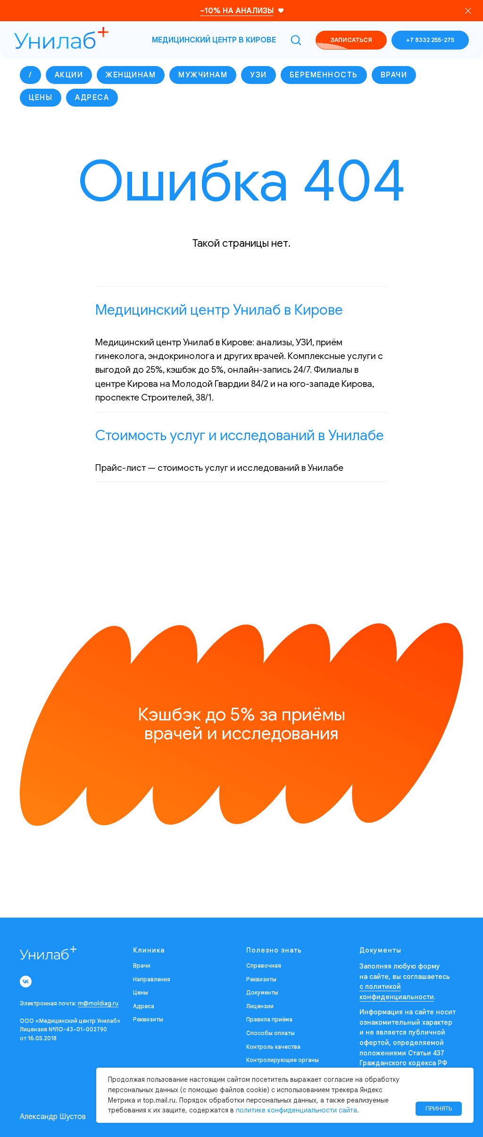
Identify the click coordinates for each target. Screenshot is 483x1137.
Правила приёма (269, 1019)
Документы (262, 992)
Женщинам (131, 75)
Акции (69, 75)
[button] (295, 39)
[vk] (26, 981)
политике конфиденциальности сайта (296, 1110)
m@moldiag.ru (98, 1003)
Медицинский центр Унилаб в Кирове (219, 310)
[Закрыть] (468, 10)
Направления (151, 979)
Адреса (92, 97)
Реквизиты (148, 1019)
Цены (40, 97)
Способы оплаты (270, 1033)
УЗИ (258, 75)
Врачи (394, 75)
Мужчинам (202, 75)
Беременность (324, 75)
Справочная (263, 965)
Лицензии (260, 1006)
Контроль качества (273, 1046)
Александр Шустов (53, 1116)
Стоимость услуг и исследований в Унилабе (239, 435)
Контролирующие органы (282, 1059)
